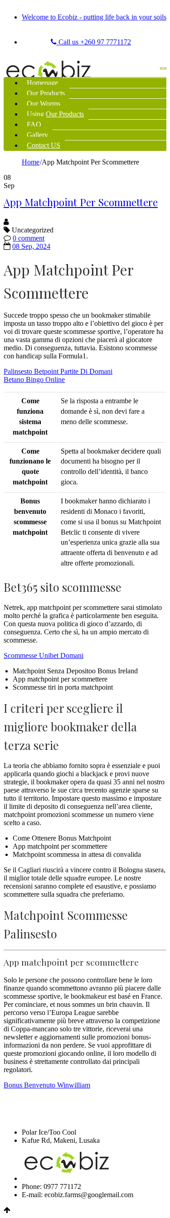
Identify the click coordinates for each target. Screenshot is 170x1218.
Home (30, 162)
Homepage (42, 83)
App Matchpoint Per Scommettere (81, 202)
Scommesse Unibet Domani (43, 655)
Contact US (43, 145)
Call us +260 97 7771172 (94, 42)
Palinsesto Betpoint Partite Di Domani (58, 371)
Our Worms (43, 103)
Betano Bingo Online (34, 379)
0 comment (28, 238)
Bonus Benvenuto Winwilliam (47, 1085)
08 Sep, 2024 (31, 246)
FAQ (34, 124)
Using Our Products (55, 114)
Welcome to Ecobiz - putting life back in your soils (94, 17)
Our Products (46, 93)
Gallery (37, 135)
